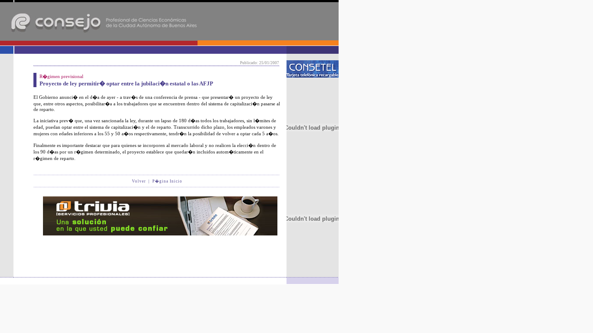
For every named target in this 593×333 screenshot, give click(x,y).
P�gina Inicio (167, 181)
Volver (139, 181)
